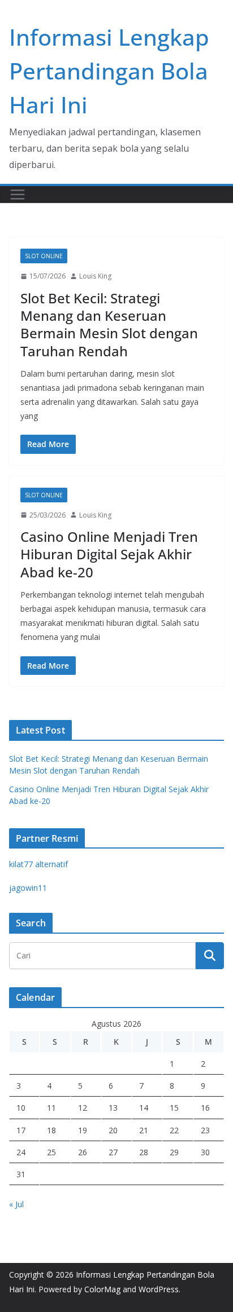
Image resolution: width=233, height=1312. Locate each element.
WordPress (159, 1289)
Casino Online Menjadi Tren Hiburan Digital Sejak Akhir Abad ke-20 (109, 554)
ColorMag (102, 1289)
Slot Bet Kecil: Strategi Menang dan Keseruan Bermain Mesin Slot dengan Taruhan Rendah (109, 324)
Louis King (95, 276)
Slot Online (44, 256)
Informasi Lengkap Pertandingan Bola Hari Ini (109, 70)
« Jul (16, 1204)
